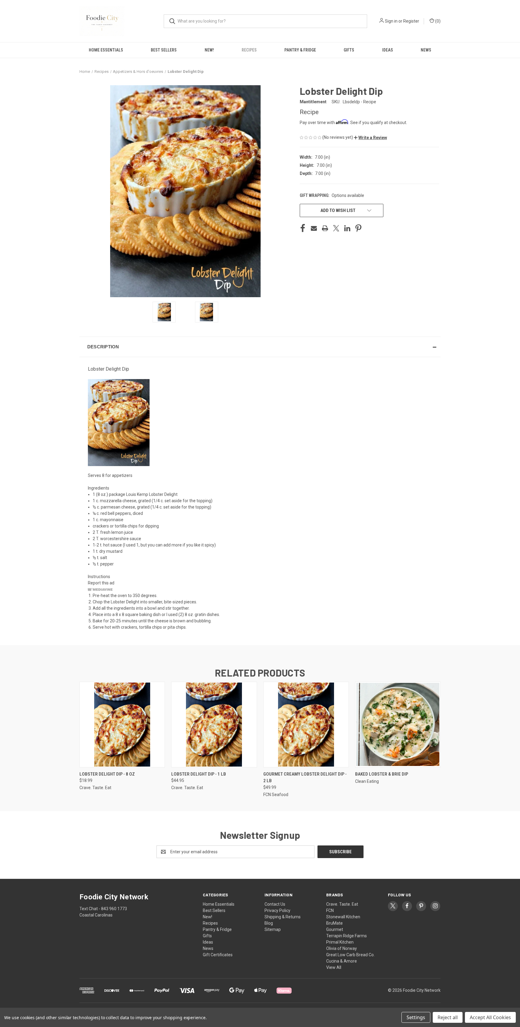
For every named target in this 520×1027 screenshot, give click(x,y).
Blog (269, 923)
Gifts (349, 50)
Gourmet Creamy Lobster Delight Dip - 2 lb (305, 777)
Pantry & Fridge (300, 50)
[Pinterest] (358, 228)
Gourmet (334, 929)
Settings (416, 1017)
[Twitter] (336, 228)
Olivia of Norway (341, 948)
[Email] (314, 228)
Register (411, 21)
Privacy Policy (277, 910)
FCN (330, 910)
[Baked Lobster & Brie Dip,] (397, 724)
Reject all (448, 1017)
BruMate (334, 923)
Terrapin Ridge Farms (346, 935)
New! (209, 50)
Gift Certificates (218, 954)
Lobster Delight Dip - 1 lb (198, 774)
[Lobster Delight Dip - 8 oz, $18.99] (122, 724)
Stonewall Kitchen (343, 916)
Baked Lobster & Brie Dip (381, 774)
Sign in (391, 21)
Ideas (387, 50)
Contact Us (275, 904)
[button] (370, 137)
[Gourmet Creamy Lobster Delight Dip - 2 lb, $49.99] (306, 724)
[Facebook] (303, 228)
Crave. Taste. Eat (342, 904)
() (437, 21)
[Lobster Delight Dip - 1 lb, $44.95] (213, 724)
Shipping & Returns (283, 916)
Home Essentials (106, 50)
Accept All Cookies (490, 1017)
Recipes (249, 50)
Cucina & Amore (341, 961)
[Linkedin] (347, 228)
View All (333, 967)
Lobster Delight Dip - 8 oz (107, 774)
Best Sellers (164, 50)
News (426, 50)
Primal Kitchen (340, 942)
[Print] (325, 228)
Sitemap (273, 929)
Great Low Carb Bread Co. (350, 954)
